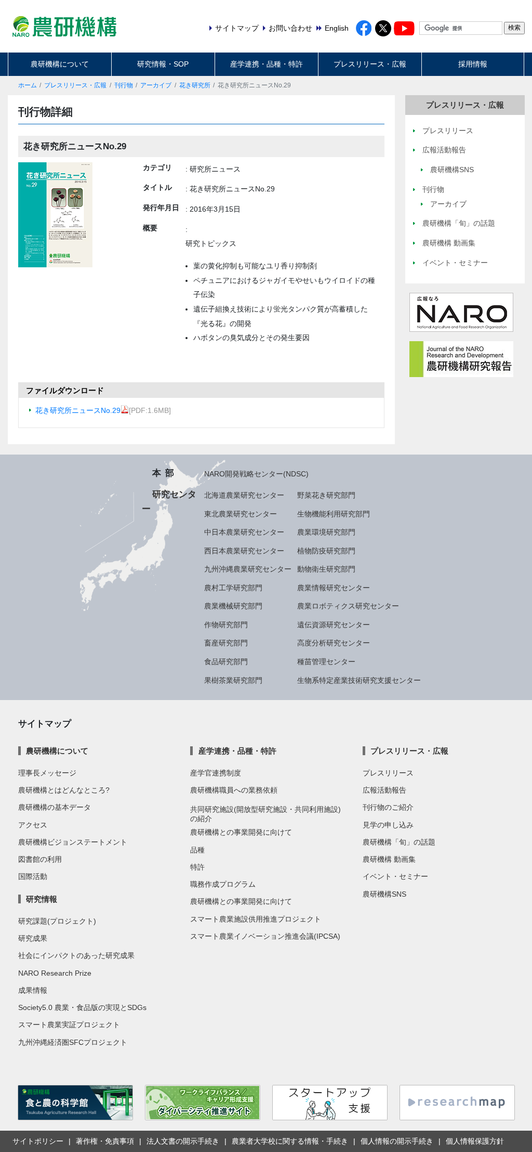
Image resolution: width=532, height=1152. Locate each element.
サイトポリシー (37, 1141)
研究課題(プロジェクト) (57, 921)
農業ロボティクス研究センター (348, 606)
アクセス (32, 825)
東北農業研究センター (240, 514)
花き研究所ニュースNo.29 (78, 410)
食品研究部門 (226, 661)
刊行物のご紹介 (388, 807)
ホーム (27, 85)
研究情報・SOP (163, 64)
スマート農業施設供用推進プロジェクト (255, 919)
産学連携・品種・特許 (266, 64)
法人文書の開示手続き (183, 1141)
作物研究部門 (226, 624)
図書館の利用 (40, 859)
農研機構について (60, 64)
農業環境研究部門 (326, 532)
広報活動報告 (384, 790)
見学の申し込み (388, 825)
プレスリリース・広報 (370, 64)
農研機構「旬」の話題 (399, 842)
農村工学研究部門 (233, 588)
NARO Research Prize (54, 973)
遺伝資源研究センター (333, 624)
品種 (197, 850)
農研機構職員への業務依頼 (233, 790)
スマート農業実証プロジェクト (69, 1024)
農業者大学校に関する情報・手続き (290, 1141)
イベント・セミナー (395, 876)
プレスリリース (388, 773)
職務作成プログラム (223, 884)
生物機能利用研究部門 (333, 514)
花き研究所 (194, 85)
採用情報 (472, 64)
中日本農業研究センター (244, 532)
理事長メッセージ (47, 773)
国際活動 (32, 876)
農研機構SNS (384, 894)
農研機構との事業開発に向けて (241, 832)
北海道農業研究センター (244, 495)
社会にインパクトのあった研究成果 (76, 955)
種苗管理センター (326, 661)
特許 (197, 867)
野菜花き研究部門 (326, 495)
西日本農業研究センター (244, 551)
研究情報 (41, 899)
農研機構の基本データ (54, 807)
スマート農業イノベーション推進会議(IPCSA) (265, 936)
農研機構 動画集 (389, 859)
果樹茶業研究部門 (233, 680)
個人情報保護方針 (475, 1141)
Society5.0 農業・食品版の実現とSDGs (82, 1007)
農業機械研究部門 (233, 606)
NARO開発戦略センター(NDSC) (256, 474)
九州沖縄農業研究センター (247, 569)
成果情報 (32, 990)
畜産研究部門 (226, 643)
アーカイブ (155, 85)
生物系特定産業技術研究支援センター (359, 680)
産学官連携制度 (215, 773)
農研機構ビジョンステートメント (72, 842)
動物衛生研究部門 (326, 569)
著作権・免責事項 (105, 1141)
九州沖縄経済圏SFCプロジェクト (72, 1042)
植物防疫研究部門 (326, 551)
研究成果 (32, 938)
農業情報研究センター (333, 588)
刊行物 (123, 85)
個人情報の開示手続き (397, 1141)
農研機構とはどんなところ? (64, 790)
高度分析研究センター (333, 643)
